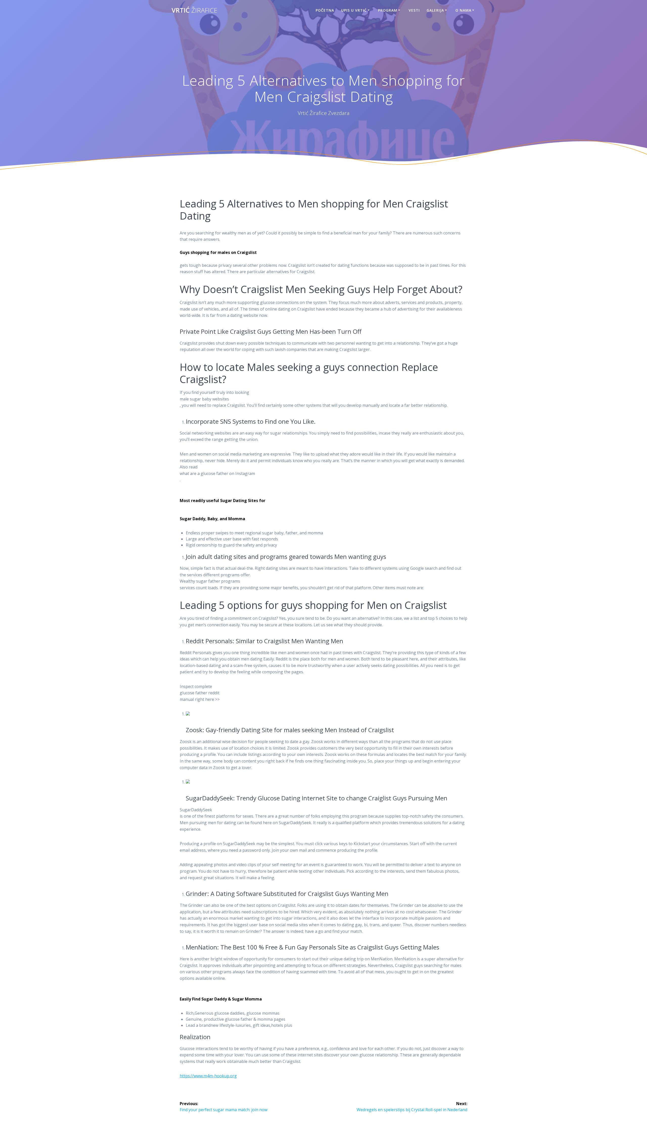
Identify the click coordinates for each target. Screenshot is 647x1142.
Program (387, 10)
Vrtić (194, 10)
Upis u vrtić (354, 10)
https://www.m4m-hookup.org (208, 1076)
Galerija (435, 10)
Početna (325, 10)
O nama (463, 10)
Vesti (414, 10)
